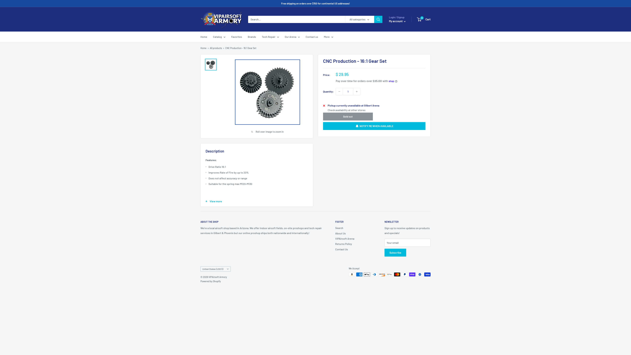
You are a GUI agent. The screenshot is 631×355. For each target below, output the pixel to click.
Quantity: (328, 91)
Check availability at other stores (346, 110)
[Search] (378, 19)
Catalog (217, 36)
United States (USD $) (212, 269)
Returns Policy (343, 243)
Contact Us (341, 249)
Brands (252, 36)
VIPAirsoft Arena (344, 238)
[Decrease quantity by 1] (339, 91)
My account (396, 21)
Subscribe (395, 252)
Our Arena (290, 36)
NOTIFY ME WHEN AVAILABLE (376, 126)
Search (339, 227)
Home (203, 36)
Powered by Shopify (210, 281)
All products (216, 48)
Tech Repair (268, 36)
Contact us (312, 36)
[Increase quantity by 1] (356, 91)
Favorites (236, 36)
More (327, 36)
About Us (340, 233)
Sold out (348, 116)
